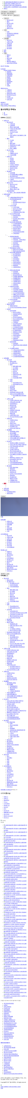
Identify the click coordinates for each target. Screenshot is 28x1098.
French (8, 77)
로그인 (5, 114)
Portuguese (9, 81)
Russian (9, 80)
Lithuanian (9, 75)
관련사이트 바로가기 (5, 1042)
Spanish (9, 82)
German (9, 78)
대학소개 (6, 18)
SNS (5, 53)
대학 (5, 30)
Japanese (9, 71)
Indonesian (9, 73)
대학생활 (6, 38)
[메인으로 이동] (2, 516)
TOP (2, 1088)
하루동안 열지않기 (7, 15)
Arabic (8, 85)
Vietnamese (10, 74)
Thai (8, 84)
